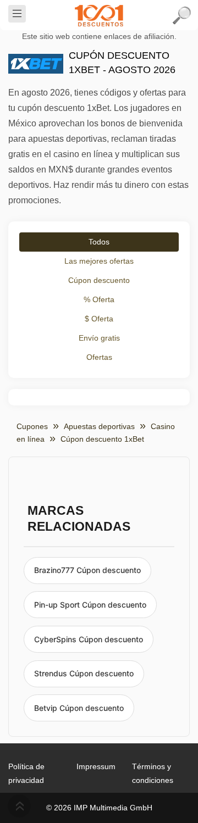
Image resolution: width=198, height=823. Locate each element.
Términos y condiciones (152, 773)
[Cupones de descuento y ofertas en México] (99, 15)
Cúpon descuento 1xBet (102, 439)
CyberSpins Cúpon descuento (88, 639)
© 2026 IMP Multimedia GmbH (99, 807)
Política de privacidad (26, 773)
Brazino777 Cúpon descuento (87, 570)
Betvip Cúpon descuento (79, 708)
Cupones (32, 426)
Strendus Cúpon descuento (84, 673)
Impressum (96, 766)
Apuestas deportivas (99, 426)
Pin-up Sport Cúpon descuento (90, 604)
